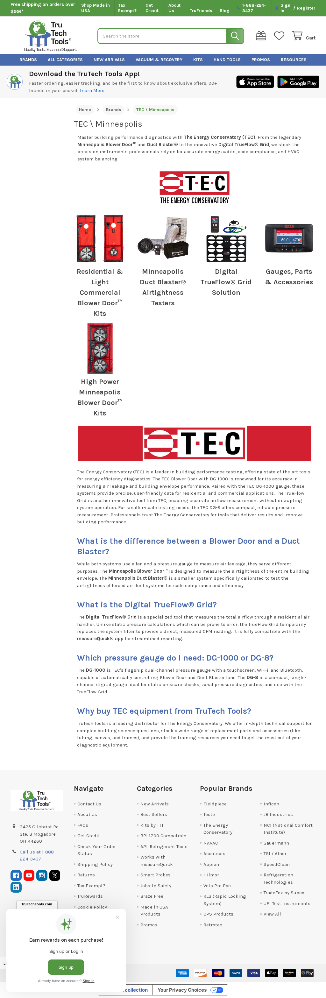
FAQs (82, 825)
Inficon (271, 804)
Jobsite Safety (155, 885)
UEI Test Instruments (287, 903)
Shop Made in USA (95, 8)
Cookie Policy (92, 907)
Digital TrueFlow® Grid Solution (226, 282)
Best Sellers (153, 814)
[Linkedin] (16, 887)
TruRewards (90, 896)
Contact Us (89, 804)
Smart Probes (155, 875)
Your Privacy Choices (182, 990)
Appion (211, 864)
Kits (198, 59)
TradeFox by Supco (284, 892)
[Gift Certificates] (262, 36)
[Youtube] (29, 875)
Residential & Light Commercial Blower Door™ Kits (100, 292)
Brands (28, 59)
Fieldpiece (215, 804)
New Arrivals (109, 59)
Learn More (92, 90)
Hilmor (211, 875)
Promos (261, 59)
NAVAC (210, 843)
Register (306, 8)
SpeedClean (277, 864)
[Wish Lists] (280, 36)
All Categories (65, 59)
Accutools (214, 853)
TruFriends (201, 10)
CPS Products (218, 914)
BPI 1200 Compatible (163, 836)
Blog (225, 10)
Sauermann (276, 843)
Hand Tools (227, 59)
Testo (209, 814)
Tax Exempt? (127, 8)
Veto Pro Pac (217, 885)
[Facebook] (16, 875)
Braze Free (151, 896)
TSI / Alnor (275, 853)
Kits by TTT (152, 825)
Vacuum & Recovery (159, 59)
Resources (294, 59)
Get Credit (152, 8)
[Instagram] (41, 875)
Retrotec (212, 925)
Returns (86, 875)
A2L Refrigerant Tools (164, 846)
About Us (174, 8)
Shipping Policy (95, 864)
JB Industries (278, 814)
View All (272, 914)
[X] (54, 875)
